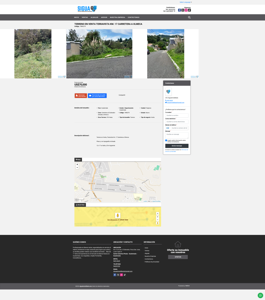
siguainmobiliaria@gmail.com (175, 102)
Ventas (85, 17)
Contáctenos (133, 17)
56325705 (172, 9)
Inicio (76, 17)
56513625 (169, 11)
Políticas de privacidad (152, 262)
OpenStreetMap (157, 201)
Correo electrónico (170, 118)
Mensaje (168, 131)
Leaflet (145, 201)
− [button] (77, 167)
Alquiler (94, 17)
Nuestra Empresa (117, 17)
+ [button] (77, 164)
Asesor (104, 17)
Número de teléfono (171, 125)
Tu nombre (168, 112)
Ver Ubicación (112, 220)
